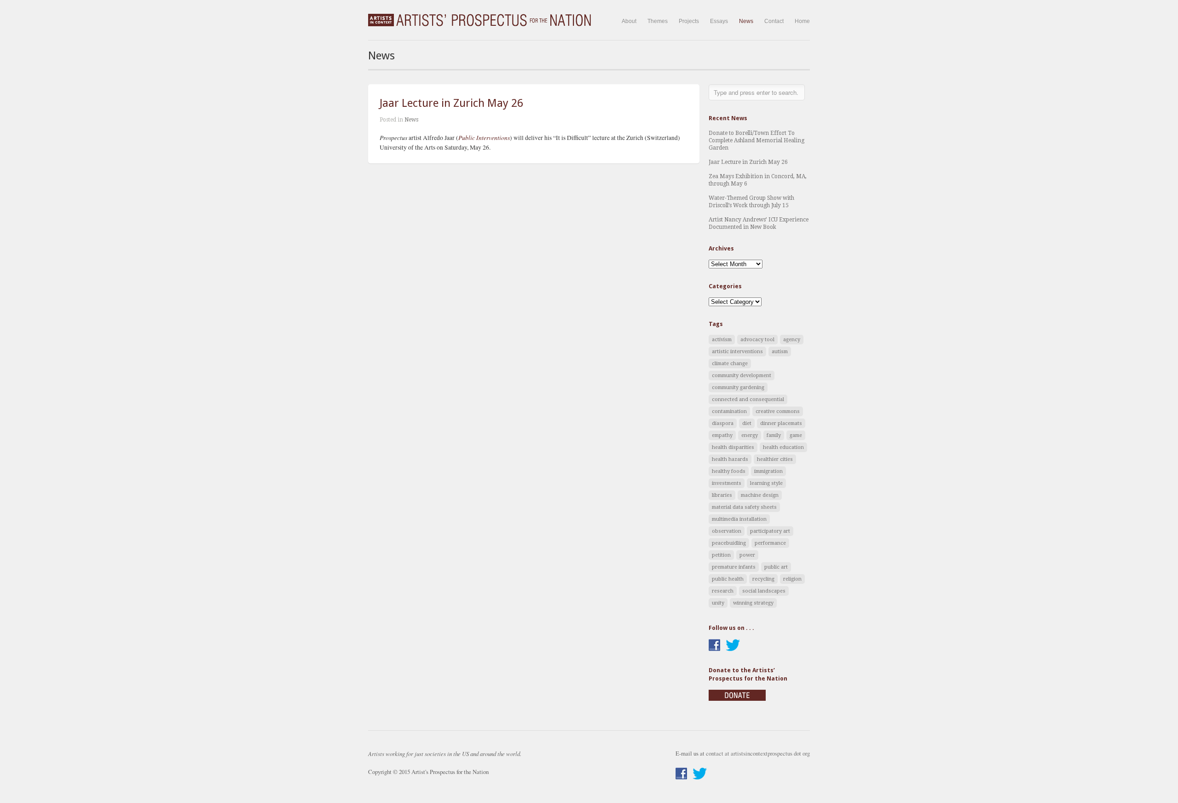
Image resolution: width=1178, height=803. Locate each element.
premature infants (734, 567)
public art (776, 567)
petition (721, 555)
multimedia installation (739, 519)
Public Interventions (484, 137)
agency (791, 340)
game (796, 435)
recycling (763, 579)
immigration (768, 471)
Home (802, 21)
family (774, 435)
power (747, 555)
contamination (729, 411)
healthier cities (775, 459)
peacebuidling (729, 543)
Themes (657, 21)
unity (718, 603)
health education (783, 447)
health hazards (730, 459)
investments (726, 483)
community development (741, 375)
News (746, 21)
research (722, 591)
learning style (766, 483)
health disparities (733, 447)
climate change (730, 364)
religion (792, 579)
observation (726, 531)
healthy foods (728, 471)
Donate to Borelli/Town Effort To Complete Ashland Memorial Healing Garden (756, 140)
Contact (774, 21)
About (629, 21)
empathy (722, 435)
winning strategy (753, 603)
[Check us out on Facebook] (714, 645)
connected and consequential (748, 399)
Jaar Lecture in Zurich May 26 (451, 103)
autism (780, 352)
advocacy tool (757, 340)
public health (728, 579)
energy (749, 435)
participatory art (770, 531)
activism (722, 340)
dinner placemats (781, 423)
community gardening (738, 387)
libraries (722, 495)
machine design (760, 495)
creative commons (778, 411)
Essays (719, 21)
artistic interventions (737, 352)
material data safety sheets (744, 507)
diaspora (722, 423)
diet (746, 423)
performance (770, 543)
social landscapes (763, 591)
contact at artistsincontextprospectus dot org (758, 753)
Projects (689, 21)
